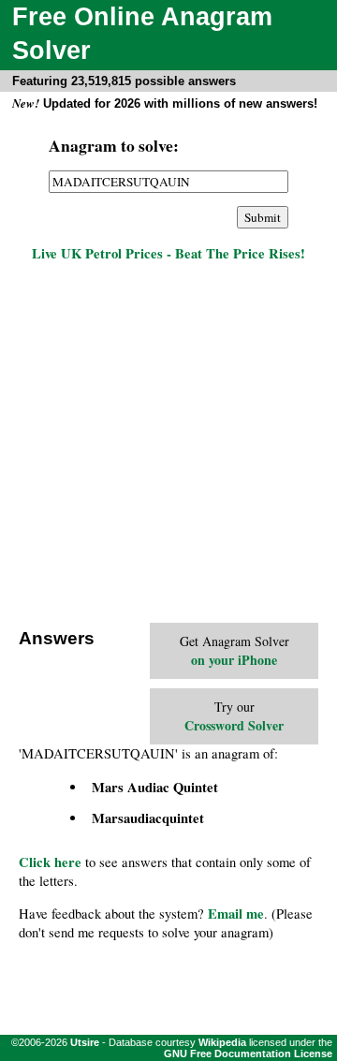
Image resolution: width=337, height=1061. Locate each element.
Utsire (84, 1042)
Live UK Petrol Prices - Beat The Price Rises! (168, 253)
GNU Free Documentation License (248, 1053)
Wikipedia (222, 1042)
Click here (50, 862)
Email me (236, 913)
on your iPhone (234, 660)
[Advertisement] (168, 444)
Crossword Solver (234, 725)
